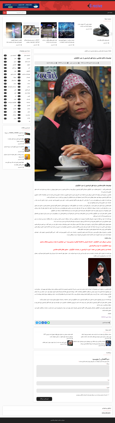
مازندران (10, 109)
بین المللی (10, 68)
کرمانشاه (24, 102)
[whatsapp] (48, 322)
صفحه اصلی (109, 12)
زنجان (24, 80)
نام (108, 380)
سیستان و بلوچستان (10, 87)
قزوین (24, 96)
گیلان (10, 105)
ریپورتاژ (10, 77)
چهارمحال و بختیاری (24, 74)
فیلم (10, 93)
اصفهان (24, 65)
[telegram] (40, 322)
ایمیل (107, 387)
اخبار (10, 58)
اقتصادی (10, 65)
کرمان (10, 99)
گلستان (24, 105)
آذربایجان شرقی (24, 55)
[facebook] (45, 322)
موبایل (10, 112)
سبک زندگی (10, 80)
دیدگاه (107, 364)
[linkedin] (43, 322)
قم (10, 96)
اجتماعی (24, 58)
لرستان (24, 109)
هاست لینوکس (57, 420)
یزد (24, 121)
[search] (5, 12)
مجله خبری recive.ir (106, 317)
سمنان (10, 83)
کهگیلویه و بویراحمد (10, 102)
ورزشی (10, 118)
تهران (10, 71)
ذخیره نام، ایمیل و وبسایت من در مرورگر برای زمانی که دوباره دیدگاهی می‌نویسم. (91, 395)
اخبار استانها (24, 62)
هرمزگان (10, 115)
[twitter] (37, 322)
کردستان (24, 99)
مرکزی (24, 112)
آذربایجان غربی (10, 55)
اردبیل (10, 62)
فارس (10, 90)
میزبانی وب (24, 115)
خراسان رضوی (10, 74)
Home (109, 51)
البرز (24, 68)
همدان (24, 118)
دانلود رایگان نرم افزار (106, 413)
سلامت (24, 83)
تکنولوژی (24, 71)
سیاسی (71, 63)
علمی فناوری (24, 90)
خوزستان (24, 77)
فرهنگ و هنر (24, 93)
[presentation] (110, 34)
